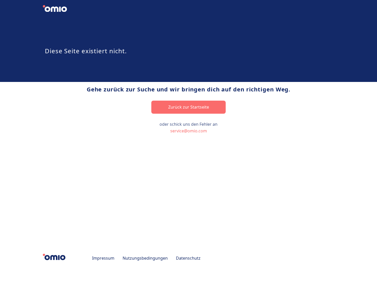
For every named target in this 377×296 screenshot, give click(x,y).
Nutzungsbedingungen (145, 258)
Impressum (103, 258)
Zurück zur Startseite (188, 107)
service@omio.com (188, 131)
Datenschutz (188, 258)
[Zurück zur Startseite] (59, 9)
